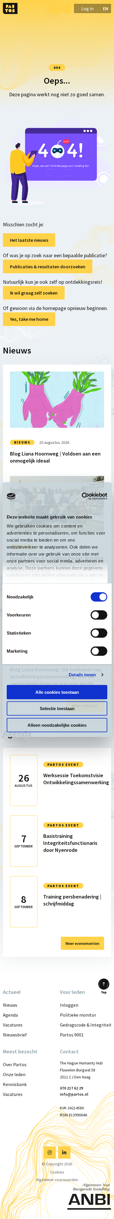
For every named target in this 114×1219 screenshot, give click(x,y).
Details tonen (82, 674)
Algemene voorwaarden (57, 1179)
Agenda (10, 1015)
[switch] (99, 614)
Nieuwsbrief (15, 1035)
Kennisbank (15, 1084)
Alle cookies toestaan (57, 691)
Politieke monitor (78, 1015)
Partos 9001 (72, 1035)
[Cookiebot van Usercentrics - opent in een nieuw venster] (82, 496)
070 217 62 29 (71, 1088)
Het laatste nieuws (29, 240)
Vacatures (13, 1025)
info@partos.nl (74, 1094)
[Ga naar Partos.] (57, 56)
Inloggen (69, 1005)
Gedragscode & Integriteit (85, 1025)
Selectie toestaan (57, 708)
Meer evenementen (82, 943)
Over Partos (15, 1064)
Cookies (57, 1172)
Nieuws (10, 1005)
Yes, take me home (29, 319)
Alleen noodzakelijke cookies (57, 724)
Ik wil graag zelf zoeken (34, 293)
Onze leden (14, 1074)
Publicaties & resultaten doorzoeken (47, 266)
